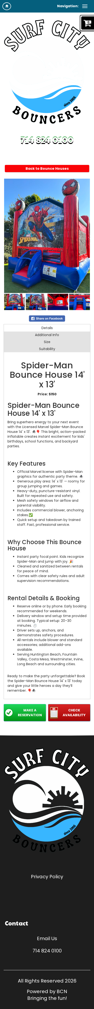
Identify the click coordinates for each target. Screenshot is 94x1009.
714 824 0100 (47, 139)
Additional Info (47, 334)
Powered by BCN (47, 991)
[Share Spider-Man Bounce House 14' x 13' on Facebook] (47, 318)
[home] (6, 6)
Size (47, 341)
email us (47, 938)
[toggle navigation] (85, 6)
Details (47, 327)
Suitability (47, 348)
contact (16, 923)
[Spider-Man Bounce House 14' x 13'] (47, 235)
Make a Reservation (30, 712)
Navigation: (68, 6)
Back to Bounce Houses (47, 168)
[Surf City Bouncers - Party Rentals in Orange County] (47, 71)
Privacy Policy (47, 876)
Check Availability (74, 712)
